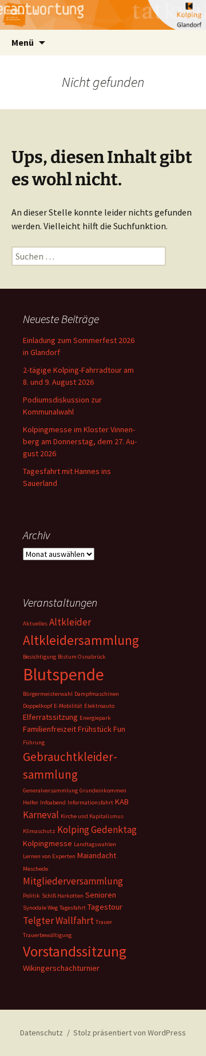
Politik (31, 895)
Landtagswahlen (95, 844)
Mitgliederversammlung (73, 881)
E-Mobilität (68, 706)
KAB (122, 801)
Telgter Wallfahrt (58, 920)
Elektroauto (99, 706)
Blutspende (63, 674)
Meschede (35, 868)
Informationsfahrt (90, 802)
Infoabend (53, 802)
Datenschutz (41, 1032)
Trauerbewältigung (47, 935)
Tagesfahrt (73, 907)
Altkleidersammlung (81, 640)
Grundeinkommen (103, 790)
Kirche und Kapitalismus (92, 816)
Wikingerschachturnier (61, 968)
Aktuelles (35, 623)
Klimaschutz (39, 831)
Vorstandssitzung (74, 951)
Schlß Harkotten (63, 895)
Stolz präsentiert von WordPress (129, 1032)
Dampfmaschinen (96, 694)
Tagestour (105, 907)
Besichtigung (39, 656)
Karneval (41, 814)
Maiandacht (96, 855)
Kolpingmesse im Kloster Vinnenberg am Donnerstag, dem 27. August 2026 (80, 441)
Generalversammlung (50, 790)
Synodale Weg (40, 907)
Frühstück (95, 729)
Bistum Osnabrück (82, 656)
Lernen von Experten (49, 856)
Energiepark (95, 718)
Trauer (104, 922)
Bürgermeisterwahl (48, 694)
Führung (34, 742)
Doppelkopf (37, 706)
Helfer (30, 802)
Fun (119, 729)
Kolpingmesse (47, 843)
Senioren (100, 895)
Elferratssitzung (50, 717)
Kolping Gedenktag (97, 829)
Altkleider (70, 622)
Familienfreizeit (49, 729)
